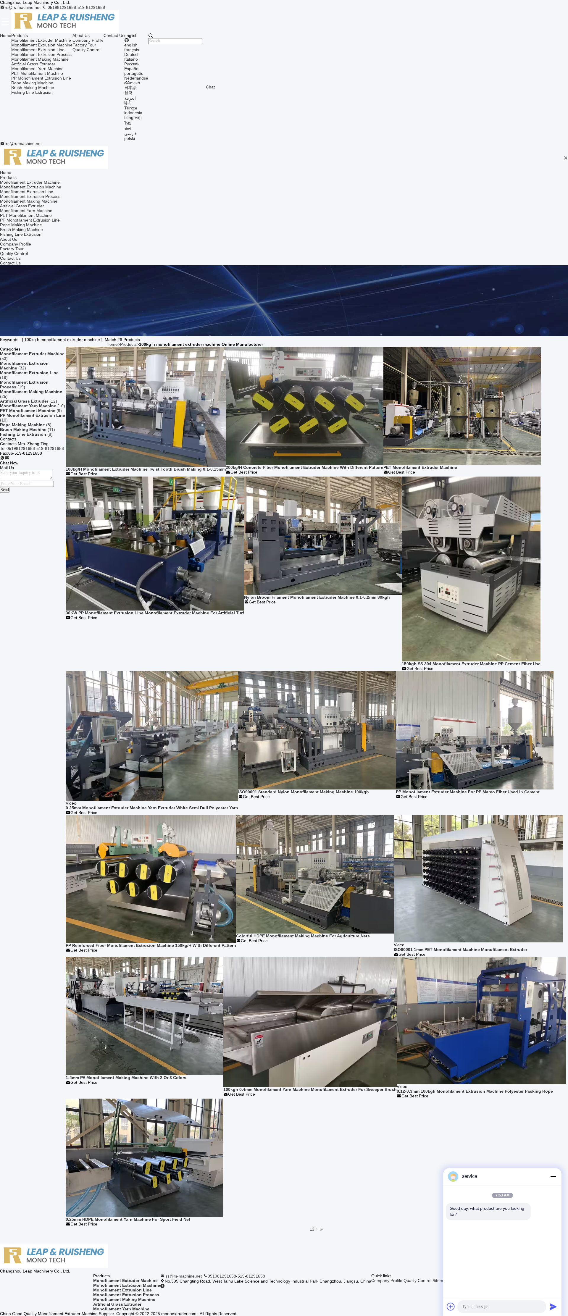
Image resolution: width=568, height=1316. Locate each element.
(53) (32, 356)
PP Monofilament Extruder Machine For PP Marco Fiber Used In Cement (468, 791)
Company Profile (88, 40)
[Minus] (553, 1176)
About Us (81, 35)
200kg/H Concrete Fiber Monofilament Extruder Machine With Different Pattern (304, 467)
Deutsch (132, 54)
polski (129, 138)
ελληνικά (132, 82)
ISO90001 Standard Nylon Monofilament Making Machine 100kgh (303, 791)
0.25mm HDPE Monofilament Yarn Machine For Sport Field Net (128, 1219)
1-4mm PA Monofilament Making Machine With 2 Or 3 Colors (126, 1077)
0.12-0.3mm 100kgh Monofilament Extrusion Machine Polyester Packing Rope (475, 1091)
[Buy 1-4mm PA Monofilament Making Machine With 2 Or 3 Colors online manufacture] (144, 1015)
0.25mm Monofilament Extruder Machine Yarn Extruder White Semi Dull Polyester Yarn (152, 807)
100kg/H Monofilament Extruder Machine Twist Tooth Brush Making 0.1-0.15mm (146, 469)
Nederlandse (136, 78)
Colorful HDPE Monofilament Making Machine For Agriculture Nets (303, 936)
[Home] (54, 158)
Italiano (131, 59)
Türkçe (130, 108)
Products (19, 35)
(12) (28, 401)
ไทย (127, 123)
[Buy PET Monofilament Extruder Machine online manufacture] (462, 405)
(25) (31, 394)
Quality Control (86, 49)
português (133, 73)
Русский (132, 64)
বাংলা (127, 128)
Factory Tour (84, 45)
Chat (210, 87)
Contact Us (114, 35)
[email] (7, 458)
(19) (29, 375)
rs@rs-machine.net (23, 7)
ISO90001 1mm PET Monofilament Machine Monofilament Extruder (460, 949)
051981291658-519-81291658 (75, 7)
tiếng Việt (133, 117)
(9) (31, 410)
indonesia (133, 112)
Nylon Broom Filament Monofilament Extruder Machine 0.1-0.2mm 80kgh (317, 597)
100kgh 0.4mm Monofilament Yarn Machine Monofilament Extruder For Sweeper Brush (310, 1089)
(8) (25, 424)
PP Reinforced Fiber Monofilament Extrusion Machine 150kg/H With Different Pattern (151, 945)
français (131, 49)
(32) (24, 365)
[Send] (553, 1306)
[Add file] (451, 1306)
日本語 (130, 87)
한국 (128, 93)
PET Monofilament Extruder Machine (420, 467)
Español (131, 68)
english (131, 45)
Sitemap (440, 1280)
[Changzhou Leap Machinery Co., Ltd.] (65, 21)
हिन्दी (127, 103)
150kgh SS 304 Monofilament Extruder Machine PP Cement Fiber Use (471, 663)
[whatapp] (2, 458)
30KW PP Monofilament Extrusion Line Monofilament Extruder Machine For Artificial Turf (155, 613)
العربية (130, 98)
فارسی (130, 133)
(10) (32, 405)
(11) (27, 429)
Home (5, 35)
